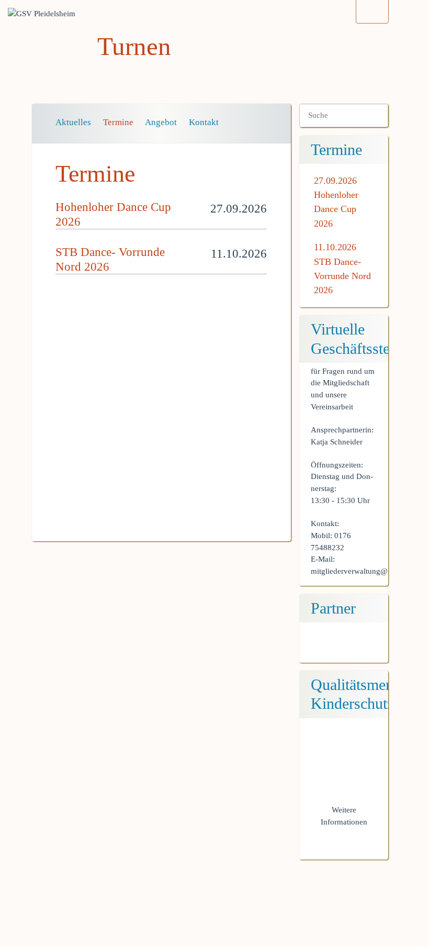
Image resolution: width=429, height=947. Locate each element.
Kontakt (204, 122)
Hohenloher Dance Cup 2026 (336, 209)
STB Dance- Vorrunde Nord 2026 (342, 276)
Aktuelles (73, 122)
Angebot (161, 122)
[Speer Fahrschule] (344, 647)
